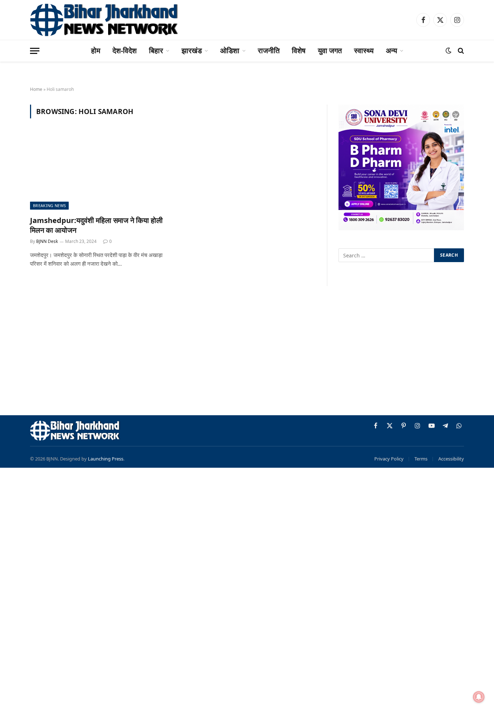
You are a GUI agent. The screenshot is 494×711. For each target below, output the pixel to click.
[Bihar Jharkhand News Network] (104, 20)
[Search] (460, 51)
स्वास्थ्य (364, 50)
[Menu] (34, 51)
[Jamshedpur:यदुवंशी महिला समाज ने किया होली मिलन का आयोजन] (98, 171)
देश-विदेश (124, 50)
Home (36, 89)
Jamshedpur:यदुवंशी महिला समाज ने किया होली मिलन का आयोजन (96, 225)
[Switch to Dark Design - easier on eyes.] (448, 50)
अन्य (391, 50)
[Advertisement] (247, 352)
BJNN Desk (47, 241)
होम (95, 50)
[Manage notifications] (479, 697)
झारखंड (192, 50)
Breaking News (49, 205)
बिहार (156, 50)
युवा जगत (330, 50)
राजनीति (269, 50)
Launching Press (105, 458)
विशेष (299, 50)
